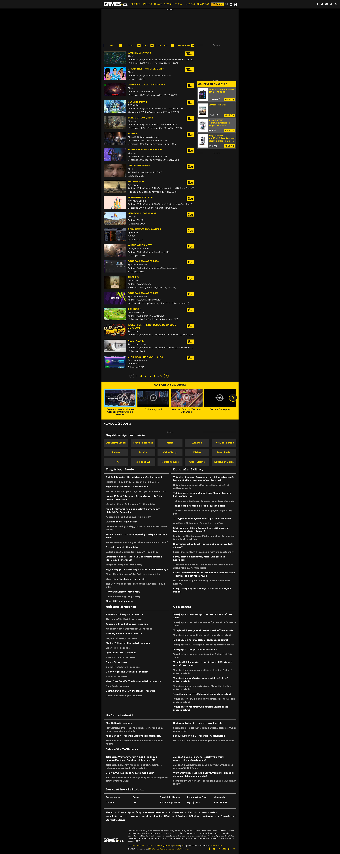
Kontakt (176, 846)
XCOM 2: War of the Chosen (145, 149)
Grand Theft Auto (143, 443)
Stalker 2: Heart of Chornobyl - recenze (128, 643)
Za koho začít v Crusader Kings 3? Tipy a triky (132, 552)
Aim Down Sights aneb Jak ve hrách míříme (198, 523)
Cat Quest (134, 309)
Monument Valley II (140, 197)
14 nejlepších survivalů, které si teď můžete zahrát (202, 694)
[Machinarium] (115, 186)
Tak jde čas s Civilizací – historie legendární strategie (203, 501)
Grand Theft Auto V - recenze (123, 667)
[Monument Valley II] (115, 202)
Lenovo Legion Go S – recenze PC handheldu (199, 736)
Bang (136, 797)
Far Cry (143, 452)
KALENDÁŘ (189, 4)
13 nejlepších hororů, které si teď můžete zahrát (200, 640)
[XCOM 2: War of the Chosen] (115, 154)
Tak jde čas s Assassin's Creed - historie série (199, 506)
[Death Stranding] (115, 170)
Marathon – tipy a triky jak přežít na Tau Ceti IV (132, 482)
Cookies (149, 846)
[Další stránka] (166, 376)
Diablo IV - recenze (117, 662)
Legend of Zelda (224, 462)
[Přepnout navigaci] (231, 4)
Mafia (170, 443)
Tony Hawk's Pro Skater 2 (144, 229)
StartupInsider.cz (115, 820)
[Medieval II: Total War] (115, 218)
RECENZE (135, 4)
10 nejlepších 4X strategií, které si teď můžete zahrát (203, 644)
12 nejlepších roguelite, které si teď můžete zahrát (202, 635)
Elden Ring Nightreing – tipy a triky (126, 579)
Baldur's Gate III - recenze (120, 657)
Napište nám (216, 846)
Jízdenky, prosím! (170, 802)
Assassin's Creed (116, 443)
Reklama (131, 846)
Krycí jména (193, 802)
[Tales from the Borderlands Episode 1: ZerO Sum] (115, 330)
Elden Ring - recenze (118, 648)
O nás (183, 846)
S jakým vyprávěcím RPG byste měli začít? (130, 773)
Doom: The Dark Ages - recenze (124, 695)
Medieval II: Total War (142, 213)
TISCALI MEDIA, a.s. (157, 849)
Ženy (138, 812)
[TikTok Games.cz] (331, 4)
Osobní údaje (159, 846)
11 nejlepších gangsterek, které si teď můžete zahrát (203, 630)
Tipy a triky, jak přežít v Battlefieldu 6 (127, 486)
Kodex (169, 846)
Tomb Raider (224, 452)
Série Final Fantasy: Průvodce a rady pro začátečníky (203, 552)
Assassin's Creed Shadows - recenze (127, 624)
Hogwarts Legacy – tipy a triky (123, 592)
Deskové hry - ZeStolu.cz (125, 789)
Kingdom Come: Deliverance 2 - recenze (129, 629)
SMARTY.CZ (203, 4)
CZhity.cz (195, 816)
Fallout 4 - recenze (117, 676)
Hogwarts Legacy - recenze (121, 638)
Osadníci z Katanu (170, 797)
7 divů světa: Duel (197, 797)
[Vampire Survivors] (115, 57)
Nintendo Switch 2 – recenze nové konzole (197, 723)
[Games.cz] (116, 4)
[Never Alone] (115, 346)
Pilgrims (133, 277)
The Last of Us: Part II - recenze (124, 619)
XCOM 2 (132, 133)
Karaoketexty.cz (115, 816)
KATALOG (147, 4)
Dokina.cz (183, 816)
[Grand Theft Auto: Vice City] (115, 73)
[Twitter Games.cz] (322, 4)
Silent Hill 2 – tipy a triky (119, 601)
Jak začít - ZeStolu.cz (122, 749)
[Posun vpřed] (233, 398)
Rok (146, 46)
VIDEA (178, 4)
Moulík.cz (158, 816)
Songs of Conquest (140, 117)
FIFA (116, 462)
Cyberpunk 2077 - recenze (121, 652)
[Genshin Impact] (115, 106)
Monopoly (219, 797)
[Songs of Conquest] (115, 122)
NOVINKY (168, 4)
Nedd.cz (146, 816)
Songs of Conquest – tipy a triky (124, 564)
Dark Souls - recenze (118, 686)
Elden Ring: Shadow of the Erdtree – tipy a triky (133, 574)
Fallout (116, 452)
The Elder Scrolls (224, 443)
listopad (163, 46)
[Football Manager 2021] (115, 298)
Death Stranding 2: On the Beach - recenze (130, 691)
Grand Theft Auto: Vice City (146, 69)
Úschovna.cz (133, 816)
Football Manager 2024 (143, 261)
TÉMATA (158, 4)
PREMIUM (217, 4)
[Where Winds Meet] (115, 250)
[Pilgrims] (115, 282)
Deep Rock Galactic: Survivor (147, 84)
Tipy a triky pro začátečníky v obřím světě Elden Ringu (137, 569)
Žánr (130, 46)
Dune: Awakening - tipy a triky (123, 596)
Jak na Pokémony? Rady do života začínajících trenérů (137, 542)
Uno (135, 802)
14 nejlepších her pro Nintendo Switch (195, 649)
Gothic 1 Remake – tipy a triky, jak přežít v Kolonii (134, 477)
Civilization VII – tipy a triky (121, 521)
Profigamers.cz (177, 812)
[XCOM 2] (115, 138)
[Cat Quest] (115, 314)
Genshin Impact (137, 102)
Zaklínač (197, 443)
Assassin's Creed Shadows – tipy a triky (128, 517)
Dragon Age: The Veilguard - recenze (127, 672)
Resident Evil (143, 462)
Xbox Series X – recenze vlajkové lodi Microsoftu (133, 736)
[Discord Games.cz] (327, 4)
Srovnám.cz (227, 816)
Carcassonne (113, 797)
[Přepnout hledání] (227, 4)
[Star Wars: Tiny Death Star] (115, 362)
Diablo (197, 452)
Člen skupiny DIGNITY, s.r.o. (177, 849)
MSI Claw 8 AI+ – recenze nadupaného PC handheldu (203, 740)
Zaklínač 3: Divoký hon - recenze (124, 614)
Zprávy (122, 812)
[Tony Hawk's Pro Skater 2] (115, 234)
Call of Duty (170, 452)
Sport (131, 812)
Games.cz (161, 812)
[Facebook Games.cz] (317, 4)
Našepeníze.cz (211, 816)
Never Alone (136, 341)
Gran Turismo (197, 462)
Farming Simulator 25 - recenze (124, 633)
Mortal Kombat (170, 462)
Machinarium (136, 181)
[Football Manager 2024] (115, 266)
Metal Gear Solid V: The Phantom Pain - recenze (133, 681)
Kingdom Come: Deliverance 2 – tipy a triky (130, 504)
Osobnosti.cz (209, 812)
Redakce (140, 846)
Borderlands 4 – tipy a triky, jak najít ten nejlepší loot (136, 491)
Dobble (110, 802)
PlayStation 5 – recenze (119, 723)
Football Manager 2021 (143, 293)
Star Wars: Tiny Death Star (145, 357)
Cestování (148, 812)
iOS (111, 46)
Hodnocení (184, 46)
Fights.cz (170, 816)
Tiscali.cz (111, 812)
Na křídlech (220, 802)
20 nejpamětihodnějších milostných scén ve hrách (202, 518)
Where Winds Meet (140, 245)
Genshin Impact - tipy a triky (122, 547)
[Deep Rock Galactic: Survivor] (115, 89)
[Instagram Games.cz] (219, 849)
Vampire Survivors (140, 53)
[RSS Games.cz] (336, 4)
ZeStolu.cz (194, 812)
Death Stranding (139, 165)
